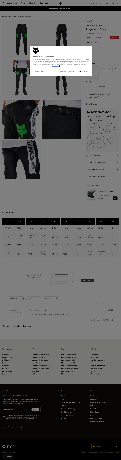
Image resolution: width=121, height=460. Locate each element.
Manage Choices (39, 71)
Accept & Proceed (83, 71)
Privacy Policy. (55, 66)
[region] (61, 61)
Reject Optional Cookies (67, 71)
